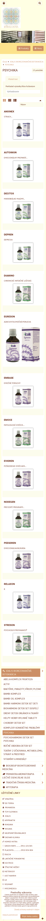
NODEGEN (9, 502)
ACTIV (7, 684)
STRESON (9, 625)
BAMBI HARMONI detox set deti (21, 703)
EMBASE (8, 377)
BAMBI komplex (12, 693)
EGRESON (9, 316)
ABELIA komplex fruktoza (18, 679)
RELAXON (9, 584)
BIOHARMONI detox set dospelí (21, 708)
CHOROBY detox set (14, 722)
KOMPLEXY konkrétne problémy (22, 727)
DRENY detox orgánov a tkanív (21, 713)
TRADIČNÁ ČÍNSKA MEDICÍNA (20, 782)
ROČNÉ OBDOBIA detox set (18, 745)
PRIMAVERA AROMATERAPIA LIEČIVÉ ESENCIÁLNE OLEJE (18, 775)
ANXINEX (9, 111)
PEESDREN (10, 543)
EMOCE (8, 420)
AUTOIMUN (10, 152)
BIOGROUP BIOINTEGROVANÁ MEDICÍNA (19, 767)
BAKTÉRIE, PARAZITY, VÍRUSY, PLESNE (22, 688)
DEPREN (8, 234)
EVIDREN (9, 461)
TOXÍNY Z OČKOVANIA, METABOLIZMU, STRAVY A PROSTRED (23, 752)
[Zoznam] (10, 101)
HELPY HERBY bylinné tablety (20, 717)
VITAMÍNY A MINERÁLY (15, 759)
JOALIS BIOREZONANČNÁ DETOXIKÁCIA (16, 672)
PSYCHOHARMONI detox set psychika (19, 739)
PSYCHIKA (9, 732)
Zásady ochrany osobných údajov (26, 909)
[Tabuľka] (15, 101)
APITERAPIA (11, 787)
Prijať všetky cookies (30, 916)
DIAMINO (9, 275)
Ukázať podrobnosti (10, 915)
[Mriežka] (4, 101)
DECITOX (9, 193)
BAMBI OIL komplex (14, 698)
